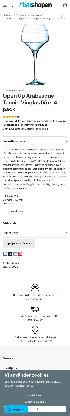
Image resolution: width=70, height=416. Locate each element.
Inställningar (35, 394)
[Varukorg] (65, 5)
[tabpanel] (35, 182)
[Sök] (11, 5)
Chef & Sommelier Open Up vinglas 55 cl (25, 128)
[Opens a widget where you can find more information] (16, 409)
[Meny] (5, 5)
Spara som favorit (20, 243)
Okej (35, 408)
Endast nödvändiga (35, 401)
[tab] (35, 141)
